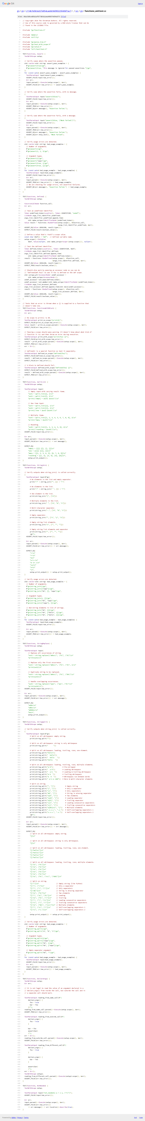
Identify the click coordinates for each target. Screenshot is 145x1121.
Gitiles (13, 1117)
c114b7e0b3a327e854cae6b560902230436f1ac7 (48, 11)
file (63, 17)
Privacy (19, 1117)
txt (135, 1117)
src (76, 11)
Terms (26, 1117)
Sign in (140, 3)
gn (18, 11)
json (141, 1117)
